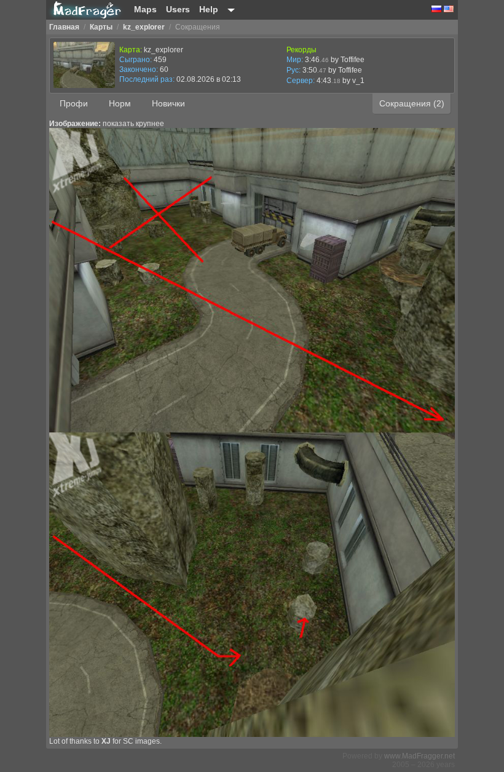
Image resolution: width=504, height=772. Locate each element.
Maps (145, 9)
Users (178, 9)
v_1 (358, 80)
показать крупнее (133, 123)
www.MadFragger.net (419, 756)
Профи (74, 103)
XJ (106, 741)
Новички (168, 103)
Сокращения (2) (411, 103)
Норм (120, 103)
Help (208, 9)
